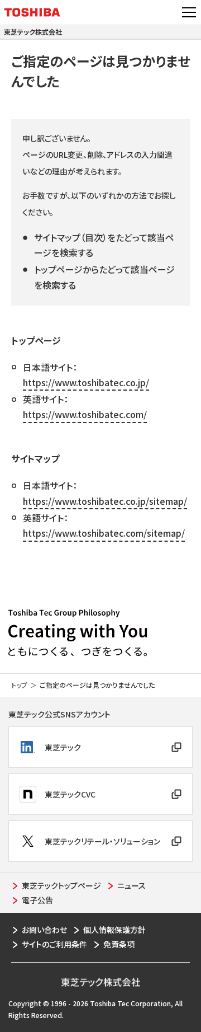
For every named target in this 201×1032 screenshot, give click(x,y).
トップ (19, 684)
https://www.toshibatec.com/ (85, 414)
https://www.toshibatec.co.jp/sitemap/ (105, 501)
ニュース (131, 885)
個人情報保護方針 (114, 929)
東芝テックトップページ (61, 885)
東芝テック (63, 747)
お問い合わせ (44, 929)
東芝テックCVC (70, 794)
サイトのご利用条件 (54, 944)
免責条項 (119, 944)
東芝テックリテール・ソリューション (102, 841)
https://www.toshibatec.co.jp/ (86, 382)
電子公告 (37, 900)
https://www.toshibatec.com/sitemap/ (104, 533)
